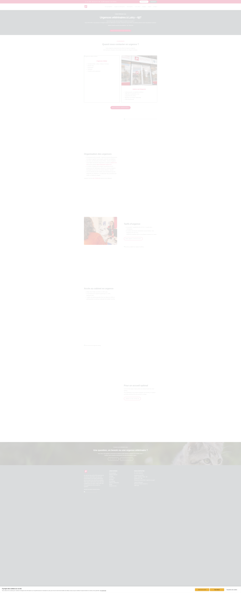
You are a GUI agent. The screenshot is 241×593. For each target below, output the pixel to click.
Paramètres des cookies (232, 589)
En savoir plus (103, 590)
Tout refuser (217, 589)
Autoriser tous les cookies (202, 589)
